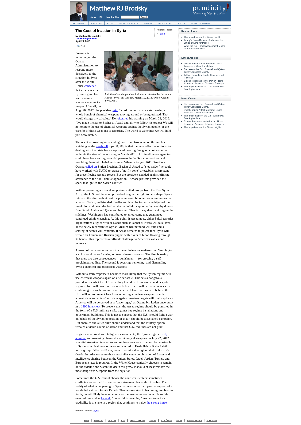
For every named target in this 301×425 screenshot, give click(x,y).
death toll (102, 146)
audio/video (165, 23)
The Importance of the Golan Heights (202, 37)
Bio (101, 17)
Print (82, 46)
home (86, 420)
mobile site (212, 420)
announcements (201, 23)
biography (79, 23)
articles (96, 23)
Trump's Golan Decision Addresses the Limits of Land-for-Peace (203, 41)
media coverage (128, 23)
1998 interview (90, 306)
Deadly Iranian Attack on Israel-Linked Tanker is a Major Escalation (203, 64)
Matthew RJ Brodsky (118, 8)
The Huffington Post (86, 38)
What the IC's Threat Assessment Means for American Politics (204, 47)
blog (110, 23)
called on (91, 166)
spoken (148, 23)
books (181, 23)
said (115, 110)
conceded (90, 86)
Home (93, 17)
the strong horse (156, 402)
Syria (162, 33)
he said (105, 398)
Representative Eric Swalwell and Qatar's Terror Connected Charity (204, 70)
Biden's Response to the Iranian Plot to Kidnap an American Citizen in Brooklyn (204, 82)
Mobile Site (112, 17)
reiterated (122, 118)
